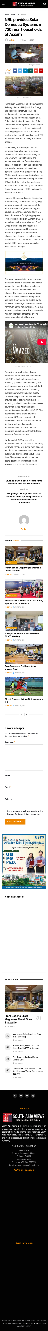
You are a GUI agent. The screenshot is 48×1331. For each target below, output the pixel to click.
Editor (13, 40)
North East (15, 15)
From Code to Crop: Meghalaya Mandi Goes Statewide (18, 1019)
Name (8, 775)
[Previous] (22, 714)
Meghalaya (12, 562)
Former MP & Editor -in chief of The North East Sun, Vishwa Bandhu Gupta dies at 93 (28, 1071)
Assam (23, 15)
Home (7, 15)
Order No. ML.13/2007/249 (36, 1323)
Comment (10, 742)
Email (8, 787)
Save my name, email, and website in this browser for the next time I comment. (25, 812)
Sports (10, 694)
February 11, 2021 (27, 40)
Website (8, 799)
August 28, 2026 (19, 574)
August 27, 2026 (19, 706)
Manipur (11, 661)
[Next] (26, 714)
